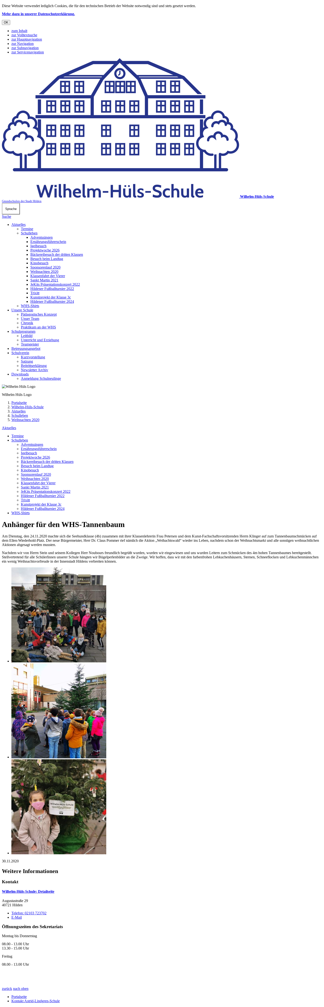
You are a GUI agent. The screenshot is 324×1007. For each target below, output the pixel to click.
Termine (27, 229)
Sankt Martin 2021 (44, 280)
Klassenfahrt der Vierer (47, 276)
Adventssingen (41, 237)
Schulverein (20, 353)
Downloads (20, 374)
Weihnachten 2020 (44, 272)
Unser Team (30, 319)
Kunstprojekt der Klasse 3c (50, 297)
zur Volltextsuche (24, 35)
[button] (166, 615)
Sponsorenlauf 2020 (45, 267)
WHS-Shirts (30, 306)
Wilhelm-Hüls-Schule (27, 407)
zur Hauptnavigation (26, 39)
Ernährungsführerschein (48, 242)
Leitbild (26, 336)
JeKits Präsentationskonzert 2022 (55, 284)
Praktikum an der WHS (38, 327)
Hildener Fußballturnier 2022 (52, 289)
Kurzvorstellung (33, 357)
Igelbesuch (38, 246)
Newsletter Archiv (34, 370)
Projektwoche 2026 (45, 250)
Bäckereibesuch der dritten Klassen (56, 254)
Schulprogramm (23, 331)
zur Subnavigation (25, 48)
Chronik (27, 323)
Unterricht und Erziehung (40, 340)
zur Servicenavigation (27, 52)
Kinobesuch (39, 263)
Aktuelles (18, 225)
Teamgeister (30, 344)
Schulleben (29, 233)
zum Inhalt (19, 31)
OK (6, 22)
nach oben (20, 989)
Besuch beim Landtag (46, 259)
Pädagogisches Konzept (39, 314)
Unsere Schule (22, 310)
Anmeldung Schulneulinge (41, 378)
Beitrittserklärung (34, 366)
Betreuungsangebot (25, 349)
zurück (7, 989)
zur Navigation (22, 44)
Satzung (27, 361)
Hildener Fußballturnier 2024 (52, 301)
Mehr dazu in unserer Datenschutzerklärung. (38, 14)
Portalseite (19, 403)
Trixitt (34, 293)
